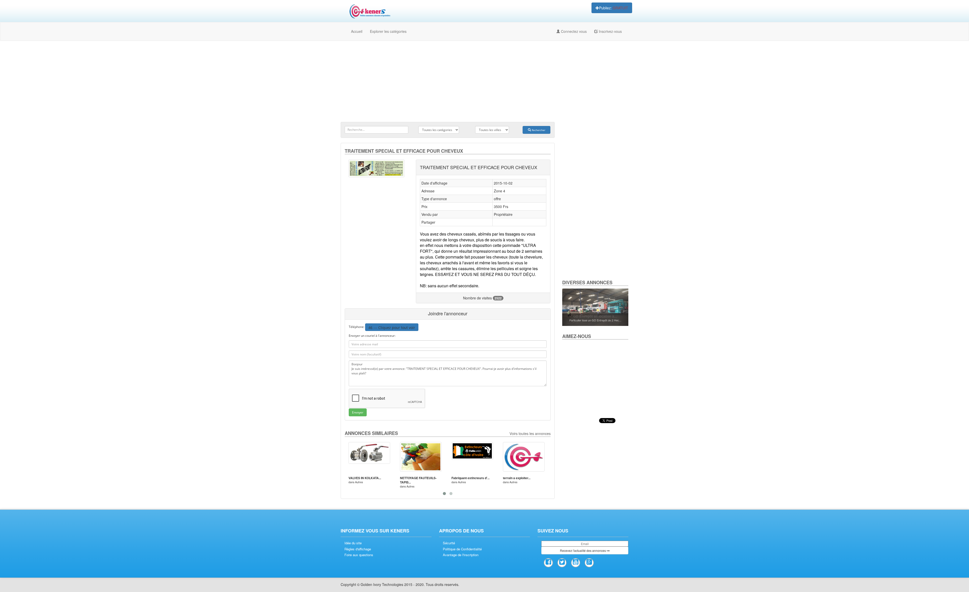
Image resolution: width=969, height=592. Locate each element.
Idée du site (353, 543)
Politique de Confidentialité (462, 549)
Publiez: (613, 7)
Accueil (356, 31)
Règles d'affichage (357, 549)
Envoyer (357, 412)
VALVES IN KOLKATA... (364, 478)
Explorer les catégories (388, 31)
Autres (359, 482)
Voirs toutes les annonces (530, 433)
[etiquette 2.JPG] (376, 168)
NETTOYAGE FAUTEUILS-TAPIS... (418, 480)
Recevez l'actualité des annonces (583, 550)
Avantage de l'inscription (460, 555)
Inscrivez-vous (610, 31)
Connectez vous (573, 31)
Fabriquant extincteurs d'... (470, 478)
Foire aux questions (358, 555)
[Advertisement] (484, 81)
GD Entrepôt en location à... (595, 316)
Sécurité (449, 543)
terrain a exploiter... (516, 478)
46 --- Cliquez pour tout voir (391, 327)
